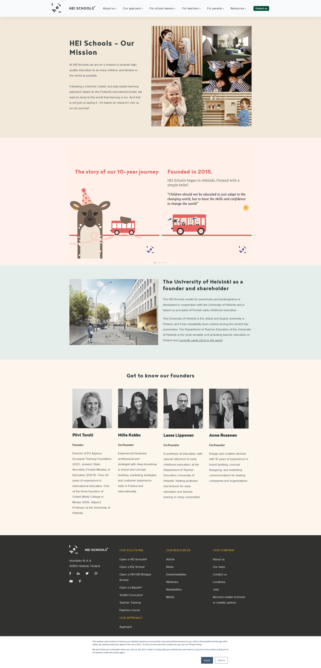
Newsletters (174, 589)
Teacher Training (130, 602)
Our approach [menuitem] (132, 8)
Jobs (216, 589)
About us (219, 559)
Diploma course (129, 610)
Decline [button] (221, 660)
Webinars (172, 582)
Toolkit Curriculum (131, 595)
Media (170, 597)
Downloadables (176, 574)
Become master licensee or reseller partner (229, 599)
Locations (219, 582)
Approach (125, 627)
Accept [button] (207, 660)
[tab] (154, 263)
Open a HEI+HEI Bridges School (135, 577)
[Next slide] (246, 208)
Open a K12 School (131, 567)
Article (170, 559)
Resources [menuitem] (237, 8)
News (170, 567)
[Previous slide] (75, 208)
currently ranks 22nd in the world (200, 340)
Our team (219, 567)
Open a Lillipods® (130, 587)
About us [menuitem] (109, 8)
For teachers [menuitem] (190, 8)
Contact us (220, 574)
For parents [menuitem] (214, 8)
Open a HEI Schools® (133, 559)
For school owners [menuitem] (162, 8)
